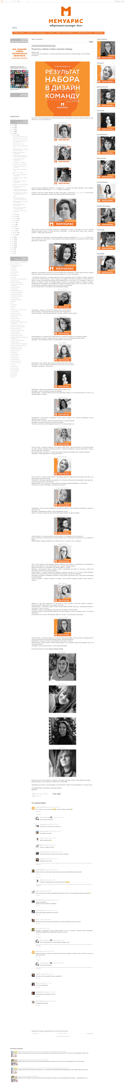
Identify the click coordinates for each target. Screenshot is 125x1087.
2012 (13, 249)
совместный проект (16, 361)
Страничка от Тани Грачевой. (20, 164)
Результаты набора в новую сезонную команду (19, 208)
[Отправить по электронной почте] (53, 794)
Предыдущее (89, 1033)
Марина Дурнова (62, 166)
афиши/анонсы (15, 272)
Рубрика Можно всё (16, 328)
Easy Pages (14, 373)
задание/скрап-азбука (16, 290)
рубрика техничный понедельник (19, 343)
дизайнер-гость (15, 280)
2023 (13, 125)
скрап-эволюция (15, 357)
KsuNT (37, 919)
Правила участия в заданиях (64, 33)
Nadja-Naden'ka (39, 992)
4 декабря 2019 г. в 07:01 (46, 983)
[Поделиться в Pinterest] (60, 794)
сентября (15, 218)
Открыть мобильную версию (62, 1036)
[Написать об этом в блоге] (55, 794)
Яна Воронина (62, 652)
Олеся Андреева (62, 289)
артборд (13, 268)
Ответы (39, 814)
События (50, 33)
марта (14, 230)
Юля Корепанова (62, 456)
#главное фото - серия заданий (19, 262)
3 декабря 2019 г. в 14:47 (47, 974)
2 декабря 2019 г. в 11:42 (52, 824)
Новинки (13, 306)
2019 (13, 133)
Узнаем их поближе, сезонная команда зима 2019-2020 (20, 190)
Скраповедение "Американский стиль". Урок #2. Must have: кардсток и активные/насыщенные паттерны (43, 1068)
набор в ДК (38, 795)
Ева (37, 928)
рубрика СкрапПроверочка (17, 340)
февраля (15, 232)
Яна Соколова (62, 369)
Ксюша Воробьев (80, 192)
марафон (13, 301)
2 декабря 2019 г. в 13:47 (45, 891)
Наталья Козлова (62, 684)
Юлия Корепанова (40, 910)
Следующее (35, 1033)
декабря (15, 135)
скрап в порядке (15, 350)
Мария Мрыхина (62, 397)
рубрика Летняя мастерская (18, 326)
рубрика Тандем (15, 342)
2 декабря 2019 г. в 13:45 (49, 845)
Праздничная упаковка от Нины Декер (19, 153)
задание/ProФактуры (16, 294)
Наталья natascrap (62, 716)
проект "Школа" (15, 311)
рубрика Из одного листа (17, 325)
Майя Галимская (62, 583)
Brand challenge (15, 370)
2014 (13, 245)
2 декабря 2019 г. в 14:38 (51, 910)
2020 (13, 131)
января (15, 234)
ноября (15, 214)
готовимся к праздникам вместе (19, 279)
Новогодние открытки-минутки (20, 138)
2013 (13, 247)
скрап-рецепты (15, 356)
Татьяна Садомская (62, 617)
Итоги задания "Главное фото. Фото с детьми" (20, 141)
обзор (12, 308)
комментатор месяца (16, 299)
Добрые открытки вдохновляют (20, 184)
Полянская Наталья (45, 852)
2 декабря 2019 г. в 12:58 (55, 831)
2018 (13, 237)
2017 (13, 239)
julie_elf (37, 983)
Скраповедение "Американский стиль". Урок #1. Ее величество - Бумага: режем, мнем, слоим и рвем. (42, 1051)
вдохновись (14, 273)
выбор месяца (14, 275)
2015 (13, 243)
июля (14, 222)
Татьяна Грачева (44, 831)
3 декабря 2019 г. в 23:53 (58, 963)
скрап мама (14, 352)
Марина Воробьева (62, 144)
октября (15, 216)
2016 (13, 241)
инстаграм (54, 189)
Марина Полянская (62, 544)
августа (15, 220)
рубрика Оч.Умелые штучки (18, 330)
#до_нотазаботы (15, 264)
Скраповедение (98, 33)
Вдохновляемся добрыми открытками (19, 205)
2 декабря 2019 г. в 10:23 (54, 807)
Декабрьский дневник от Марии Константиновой (20, 150)
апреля (15, 228)
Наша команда (40, 33)
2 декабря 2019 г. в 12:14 (52, 869)
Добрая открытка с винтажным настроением (20, 202)
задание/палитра (15, 287)
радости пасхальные (16, 315)
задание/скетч (14, 289)
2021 (13, 129)
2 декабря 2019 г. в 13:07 (50, 880)
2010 (13, 251)
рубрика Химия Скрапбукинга (18, 345)
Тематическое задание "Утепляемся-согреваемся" (20, 198)
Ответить (38, 811)
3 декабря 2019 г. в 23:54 (58, 940)
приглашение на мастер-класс (18, 309)
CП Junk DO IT (14, 371)
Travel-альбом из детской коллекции (19, 187)
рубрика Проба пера (16, 333)
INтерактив (14, 375)
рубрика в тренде (15, 320)
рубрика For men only (16, 347)
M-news (14, 196)
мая (14, 226)
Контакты (30, 33)
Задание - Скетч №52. (18, 172)
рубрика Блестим (15, 318)
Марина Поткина (62, 316)
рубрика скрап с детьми (17, 335)
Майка (41, 845)
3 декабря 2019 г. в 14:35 (48, 951)
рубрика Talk (14, 317)
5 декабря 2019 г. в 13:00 (50, 992)
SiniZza (41, 838)
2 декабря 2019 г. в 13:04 (50, 838)
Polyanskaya (43, 824)
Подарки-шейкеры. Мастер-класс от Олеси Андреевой (20, 156)
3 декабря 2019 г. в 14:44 (51, 858)
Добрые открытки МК (16, 282)
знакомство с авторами (17, 296)
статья (13, 364)
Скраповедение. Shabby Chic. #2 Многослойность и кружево (33, 1059)
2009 (13, 253)
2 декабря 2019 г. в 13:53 (52, 900)
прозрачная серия (15, 313)
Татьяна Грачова (62, 427)
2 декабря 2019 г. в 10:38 (58, 817)
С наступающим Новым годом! (20, 136)
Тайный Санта (14, 366)
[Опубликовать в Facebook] (58, 794)
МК (12, 303)
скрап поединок (15, 354)
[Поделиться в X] (57, 794)
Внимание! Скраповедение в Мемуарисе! (28, 1076)
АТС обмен (14, 270)
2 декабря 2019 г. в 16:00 (45, 919)
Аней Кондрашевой (81, 237)
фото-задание (14, 368)
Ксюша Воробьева (62, 122)
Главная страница (19, 33)
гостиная (13, 277)
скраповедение (15, 359)
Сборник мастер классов (83, 33)
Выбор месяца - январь (18, 144)
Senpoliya (42, 858)
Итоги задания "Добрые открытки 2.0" (18, 159)
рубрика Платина (15, 332)
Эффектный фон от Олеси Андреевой (19, 181)
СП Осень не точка (16, 363)
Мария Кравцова (40, 1001)
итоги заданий (14, 297)
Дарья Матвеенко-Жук (62, 516)
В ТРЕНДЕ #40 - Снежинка (19, 162)
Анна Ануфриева (62, 342)
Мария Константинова (62, 488)
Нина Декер (62, 748)
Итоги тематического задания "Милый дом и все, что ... (20, 193)
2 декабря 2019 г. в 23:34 (44, 928)
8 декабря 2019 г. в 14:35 (50, 1001)
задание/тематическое (17, 292)
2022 (13, 127)
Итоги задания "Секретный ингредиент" (19, 175)
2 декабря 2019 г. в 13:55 (56, 852)
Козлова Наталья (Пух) (41, 807)
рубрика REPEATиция (16, 349)
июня (14, 224)
